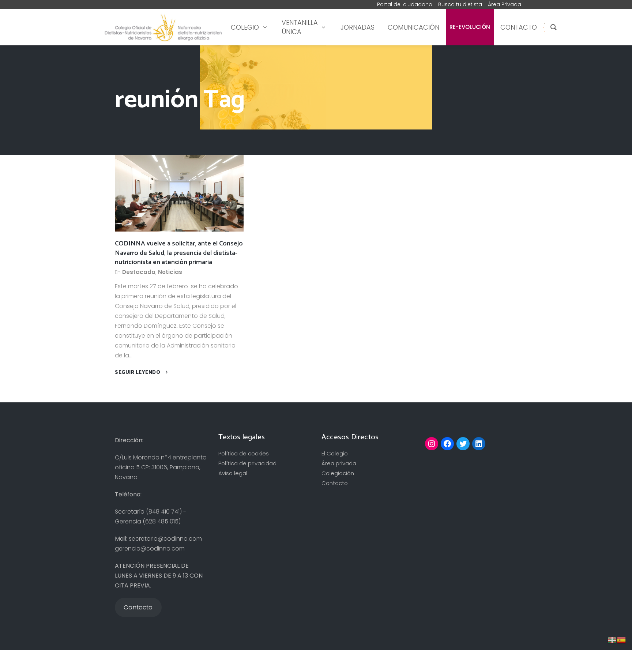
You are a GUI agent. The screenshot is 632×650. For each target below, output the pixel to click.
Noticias (170, 272)
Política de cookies (243, 453)
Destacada (138, 272)
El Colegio (334, 453)
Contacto (334, 483)
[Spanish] (543, 27)
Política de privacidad (247, 463)
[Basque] (612, 639)
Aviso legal (232, 473)
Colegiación (337, 473)
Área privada (338, 463)
